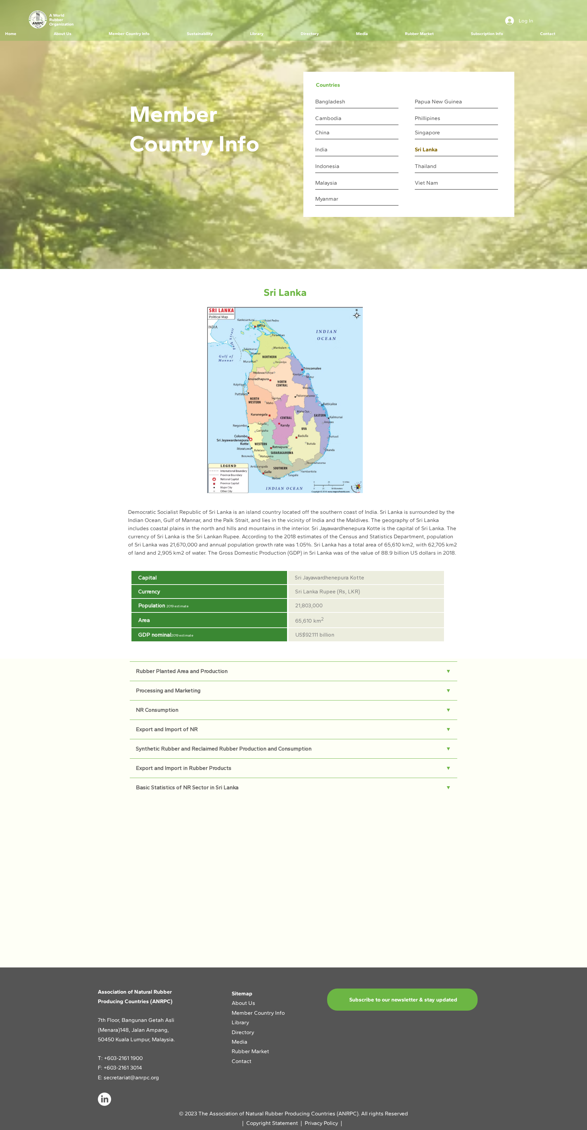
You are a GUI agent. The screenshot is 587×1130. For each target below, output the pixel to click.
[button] (75, 34)
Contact (241, 1061)
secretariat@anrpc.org (131, 1077)
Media (239, 1042)
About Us (244, 1003)
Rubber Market (250, 1051)
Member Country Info (258, 1013)
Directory (243, 1032)
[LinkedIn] (104, 1099)
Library (240, 1022)
